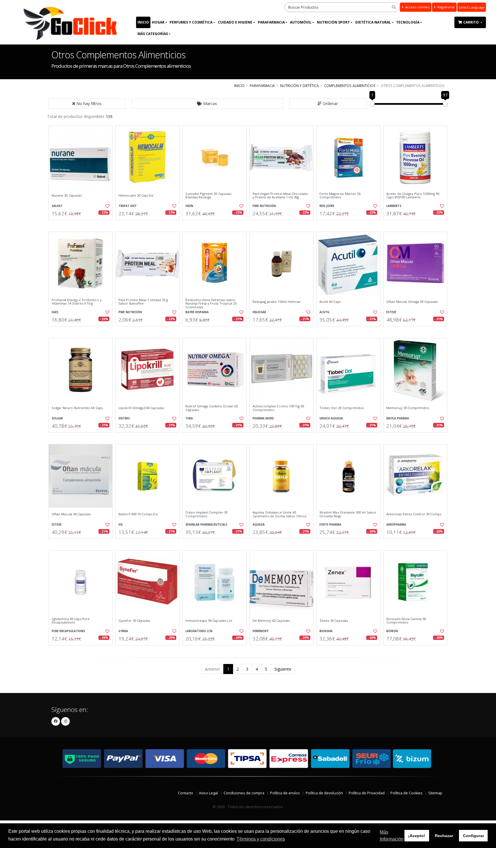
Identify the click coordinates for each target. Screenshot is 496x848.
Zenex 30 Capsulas (333, 620)
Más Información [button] (392, 835)
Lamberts (393, 206)
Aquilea (259, 524)
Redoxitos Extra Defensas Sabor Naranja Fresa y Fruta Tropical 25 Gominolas (211, 303)
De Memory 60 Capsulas (271, 620)
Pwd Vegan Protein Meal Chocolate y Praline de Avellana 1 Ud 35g (280, 195)
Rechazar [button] (444, 835)
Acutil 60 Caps (330, 301)
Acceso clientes (416, 7)
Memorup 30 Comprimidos (407, 408)
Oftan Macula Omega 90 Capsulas (412, 301)
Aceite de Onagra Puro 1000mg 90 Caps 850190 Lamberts (412, 195)
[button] (207, 103)
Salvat (57, 206)
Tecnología (407, 22)
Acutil (324, 312)
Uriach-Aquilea (331, 418)
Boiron (392, 631)
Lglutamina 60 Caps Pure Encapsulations (71, 620)
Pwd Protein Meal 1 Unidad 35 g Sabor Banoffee (143, 301)
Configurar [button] (473, 835)
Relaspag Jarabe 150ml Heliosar (277, 301)
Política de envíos (285, 793)
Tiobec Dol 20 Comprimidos (341, 408)
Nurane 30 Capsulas (67, 195)
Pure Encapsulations (68, 631)
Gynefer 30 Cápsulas (134, 620)
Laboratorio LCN (198, 631)
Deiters (124, 418)
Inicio (143, 22)
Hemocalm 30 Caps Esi (136, 195)
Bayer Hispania (197, 312)
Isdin (189, 206)
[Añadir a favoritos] (106, 206)
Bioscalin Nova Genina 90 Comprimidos (406, 620)
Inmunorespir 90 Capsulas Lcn (208, 620)
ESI (121, 524)
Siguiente (282, 669)
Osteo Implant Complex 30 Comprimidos (206, 514)
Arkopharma (396, 524)
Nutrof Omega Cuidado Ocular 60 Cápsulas (211, 408)
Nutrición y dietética (299, 85)
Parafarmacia (271, 22)
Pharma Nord (263, 418)
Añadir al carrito (82, 225)
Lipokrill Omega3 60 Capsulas (141, 408)
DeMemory (260, 631)
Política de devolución (324, 793)
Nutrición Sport (333, 22)
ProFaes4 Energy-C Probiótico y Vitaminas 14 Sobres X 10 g (77, 301)
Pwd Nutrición (264, 206)
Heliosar (259, 312)
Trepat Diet (128, 206)
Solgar (57, 418)
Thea (189, 418)
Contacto (185, 793)
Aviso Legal (208, 793)
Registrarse (446, 7)
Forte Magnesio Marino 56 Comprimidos (340, 195)
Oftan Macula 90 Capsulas (71, 514)
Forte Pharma (330, 524)
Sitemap (435, 793)
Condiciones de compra (244, 793)
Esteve (391, 312)
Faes (55, 312)
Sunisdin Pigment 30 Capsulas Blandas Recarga (208, 195)
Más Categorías (152, 33)
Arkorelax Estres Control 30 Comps (413, 514)
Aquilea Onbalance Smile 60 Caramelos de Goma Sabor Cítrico (280, 514)
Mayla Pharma (397, 418)
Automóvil (300, 22)
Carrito (471, 22)
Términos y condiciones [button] (261, 839)
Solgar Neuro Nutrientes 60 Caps (77, 408)
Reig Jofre (326, 206)
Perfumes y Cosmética (191, 22)
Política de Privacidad (367, 793)
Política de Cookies (406, 793)
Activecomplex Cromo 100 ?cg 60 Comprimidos (278, 408)
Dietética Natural (373, 22)
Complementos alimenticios (349, 85)
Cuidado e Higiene (235, 22)
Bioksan (325, 631)
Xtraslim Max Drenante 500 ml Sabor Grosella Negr (347, 514)
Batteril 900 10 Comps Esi (138, 514)
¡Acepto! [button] (416, 835)
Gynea (123, 631)
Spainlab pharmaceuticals (206, 524)
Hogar (158, 22)
